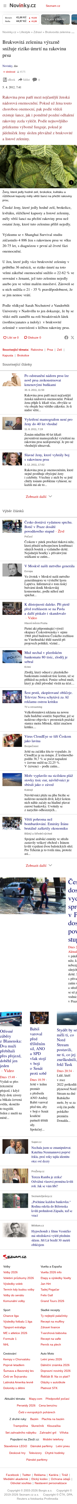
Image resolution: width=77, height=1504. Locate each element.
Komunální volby (14, 1301)
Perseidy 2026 (26, 1405)
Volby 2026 (10, 1272)
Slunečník (37, 1425)
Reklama (40, 1474)
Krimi (27, 667)
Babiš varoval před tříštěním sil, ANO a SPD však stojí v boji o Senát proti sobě (38, 1051)
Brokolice (23, 355)
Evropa (28, 571)
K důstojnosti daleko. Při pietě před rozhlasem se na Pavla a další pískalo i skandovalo (47, 609)
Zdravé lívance (50, 1327)
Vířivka (64, 1432)
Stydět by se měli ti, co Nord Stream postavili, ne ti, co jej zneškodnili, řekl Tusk (67, 1047)
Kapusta (7, 355)
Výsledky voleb (13, 1283)
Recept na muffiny (52, 1321)
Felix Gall (47, 1295)
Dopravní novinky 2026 (56, 1370)
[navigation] (5, 5)
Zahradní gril (48, 1432)
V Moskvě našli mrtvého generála (49, 565)
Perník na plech (51, 1344)
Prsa (50, 349)
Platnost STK (49, 1388)
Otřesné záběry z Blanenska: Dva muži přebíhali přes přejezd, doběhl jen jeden (11, 1048)
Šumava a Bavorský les (18, 1370)
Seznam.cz (53, 5)
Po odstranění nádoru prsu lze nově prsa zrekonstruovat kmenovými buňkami (46, 380)
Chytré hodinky (54, 1453)
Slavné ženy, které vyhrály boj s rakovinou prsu (46, 457)
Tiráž (65, 1474)
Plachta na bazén (53, 1419)
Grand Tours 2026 (52, 1301)
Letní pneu (63, 1446)
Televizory (35, 1453)
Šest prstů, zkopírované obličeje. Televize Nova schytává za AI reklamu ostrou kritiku (48, 697)
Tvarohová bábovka (54, 1333)
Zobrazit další (36, 496)
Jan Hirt (46, 1283)
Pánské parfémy (36, 1459)
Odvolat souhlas (20, 1483)
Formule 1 (10, 1338)
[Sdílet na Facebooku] (66, 337)
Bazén (34, 1419)
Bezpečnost (31, 746)
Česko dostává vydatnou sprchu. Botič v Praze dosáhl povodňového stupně (48, 527)
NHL (6, 1344)
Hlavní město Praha (35, 623)
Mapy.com (35, 1398)
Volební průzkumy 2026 (18, 1278)
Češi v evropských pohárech (36, 1412)
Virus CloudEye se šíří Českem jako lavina (47, 738)
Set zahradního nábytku (20, 1432)
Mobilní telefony (53, 1439)
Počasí (28, 536)
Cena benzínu (48, 1405)
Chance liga (11, 1315)
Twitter (26, 1474)
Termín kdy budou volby (18, 1289)
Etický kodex (39, 1479)
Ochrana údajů (60, 1479)
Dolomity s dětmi (14, 1388)
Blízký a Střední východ (38, 833)
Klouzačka (54, 1425)
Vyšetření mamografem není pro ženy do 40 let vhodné (48, 421)
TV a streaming (33, 707)
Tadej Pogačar (50, 1289)
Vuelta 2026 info (51, 1272)
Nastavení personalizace (51, 1483)
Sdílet (26, 80)
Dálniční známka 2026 (55, 1365)
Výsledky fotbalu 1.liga (17, 1321)
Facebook (12, 1474)
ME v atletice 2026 (15, 1333)
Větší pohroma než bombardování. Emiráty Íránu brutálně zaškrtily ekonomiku (46, 824)
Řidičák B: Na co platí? (55, 1376)
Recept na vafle (51, 1338)
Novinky (7, 66)
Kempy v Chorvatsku (16, 1359)
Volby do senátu (13, 1295)
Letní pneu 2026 (51, 1359)
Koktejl (28, 790)
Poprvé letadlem (13, 1365)
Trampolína (20, 1425)
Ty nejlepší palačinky (54, 1315)
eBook (11, 80)
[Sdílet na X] (72, 337)
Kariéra (53, 1474)
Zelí (59, 349)
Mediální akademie (15, 1479)
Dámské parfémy (41, 1446)
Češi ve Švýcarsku (15, 1376)
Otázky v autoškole (53, 1382)
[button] (38, 166)
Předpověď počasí (57, 1398)
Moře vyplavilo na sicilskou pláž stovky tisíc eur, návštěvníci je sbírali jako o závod (48, 780)
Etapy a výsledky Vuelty (56, 1278)
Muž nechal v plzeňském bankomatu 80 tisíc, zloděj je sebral (46, 657)
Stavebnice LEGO (15, 1446)
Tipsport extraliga (14, 1327)
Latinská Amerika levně (18, 1382)
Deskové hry (17, 1453)
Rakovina (37, 349)
